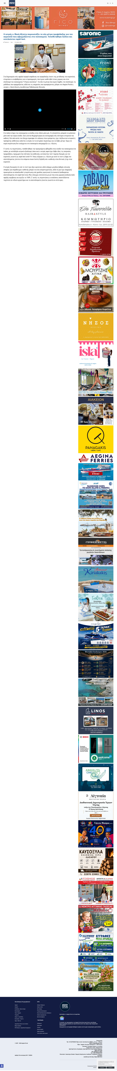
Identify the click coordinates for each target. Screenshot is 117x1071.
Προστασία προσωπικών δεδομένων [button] (105, 1065)
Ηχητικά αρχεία (40, 1055)
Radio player (39, 1051)
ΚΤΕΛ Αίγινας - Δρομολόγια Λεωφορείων (22, 1053)
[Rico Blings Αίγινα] (58, 18)
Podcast (38, 1053)
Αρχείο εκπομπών (40, 1057)
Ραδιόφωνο (39, 1049)
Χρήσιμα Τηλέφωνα (41, 1030)
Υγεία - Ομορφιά (18, 1038)
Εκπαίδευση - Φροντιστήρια (20, 1034)
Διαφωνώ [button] (110, 1067)
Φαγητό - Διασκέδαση (19, 1042)
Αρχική (16, 1030)
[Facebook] (107, 3)
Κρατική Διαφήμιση (41, 1042)
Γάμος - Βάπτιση (18, 1046)
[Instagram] (110, 3)
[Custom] (112, 3)
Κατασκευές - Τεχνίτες (19, 1044)
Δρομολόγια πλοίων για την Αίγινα (21, 1049)
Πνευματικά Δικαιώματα (42, 1036)
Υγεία (12, 42)
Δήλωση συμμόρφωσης (41, 1040)
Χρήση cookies (40, 1032)
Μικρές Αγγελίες (18, 1051)
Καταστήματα (17, 1036)
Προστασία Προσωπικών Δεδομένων (44, 1038)
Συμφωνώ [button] (102, 1067)
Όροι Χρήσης (39, 1034)
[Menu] (5, 3)
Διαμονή (16, 1032)
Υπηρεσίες (17, 1040)
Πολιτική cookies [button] (101, 1063)
